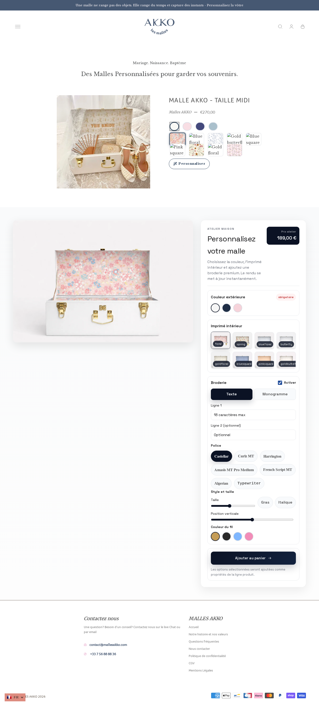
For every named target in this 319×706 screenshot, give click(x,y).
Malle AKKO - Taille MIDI (209, 100)
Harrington (272, 456)
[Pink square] (177, 150)
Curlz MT (246, 456)
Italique (285, 502)
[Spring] (196, 150)
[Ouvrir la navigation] (17, 26)
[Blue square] (253, 139)
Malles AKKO (180, 112)
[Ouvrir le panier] (302, 26)
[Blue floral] (196, 139)
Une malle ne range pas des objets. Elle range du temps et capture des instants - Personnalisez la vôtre (159, 5)
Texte (231, 394)
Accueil (193, 627)
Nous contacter (199, 648)
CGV (192, 663)
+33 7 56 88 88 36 (102, 654)
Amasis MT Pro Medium (234, 469)
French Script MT (277, 470)
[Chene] (234, 150)
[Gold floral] (215, 150)
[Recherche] (280, 26)
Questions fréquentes (204, 641)
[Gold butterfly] (234, 139)
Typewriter (249, 483)
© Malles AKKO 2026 (30, 696)
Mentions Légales (201, 670)
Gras (265, 502)
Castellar (221, 456)
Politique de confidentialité (207, 656)
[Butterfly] (215, 139)
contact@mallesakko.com (108, 645)
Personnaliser (191, 164)
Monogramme (275, 394)
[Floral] (177, 139)
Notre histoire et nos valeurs (208, 634)
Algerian (221, 483)
